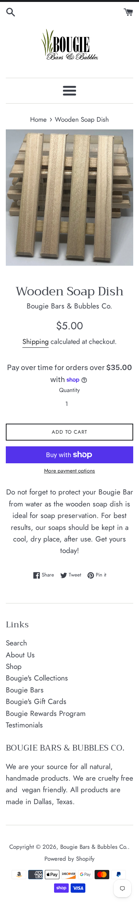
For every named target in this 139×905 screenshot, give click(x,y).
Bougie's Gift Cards (36, 701)
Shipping (35, 342)
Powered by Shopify (69, 859)
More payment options (69, 470)
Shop (14, 666)
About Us (20, 655)
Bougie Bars (25, 690)
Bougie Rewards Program (46, 713)
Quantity (69, 390)
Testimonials (24, 725)
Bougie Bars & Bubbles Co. (94, 847)
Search (16, 643)
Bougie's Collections (37, 678)
